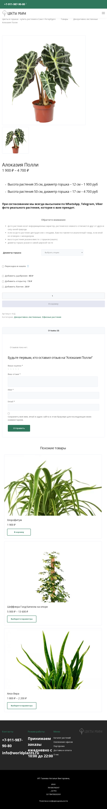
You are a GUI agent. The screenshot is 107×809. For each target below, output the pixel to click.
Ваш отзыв (14, 374)
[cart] (98, 13)
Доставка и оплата (63, 750)
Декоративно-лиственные (27, 317)
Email (11, 401)
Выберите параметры (22, 619)
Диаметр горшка (12, 252)
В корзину (53, 304)
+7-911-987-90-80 (14, 4)
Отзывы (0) (53, 330)
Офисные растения (51, 317)
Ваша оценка (15, 365)
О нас (56, 754)
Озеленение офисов (63, 742)
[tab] (53, 330)
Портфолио (59, 746)
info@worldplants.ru (20, 752)
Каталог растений (62, 737)
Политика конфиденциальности (53, 801)
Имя (11, 389)
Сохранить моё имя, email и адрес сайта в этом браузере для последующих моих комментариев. (49, 418)
